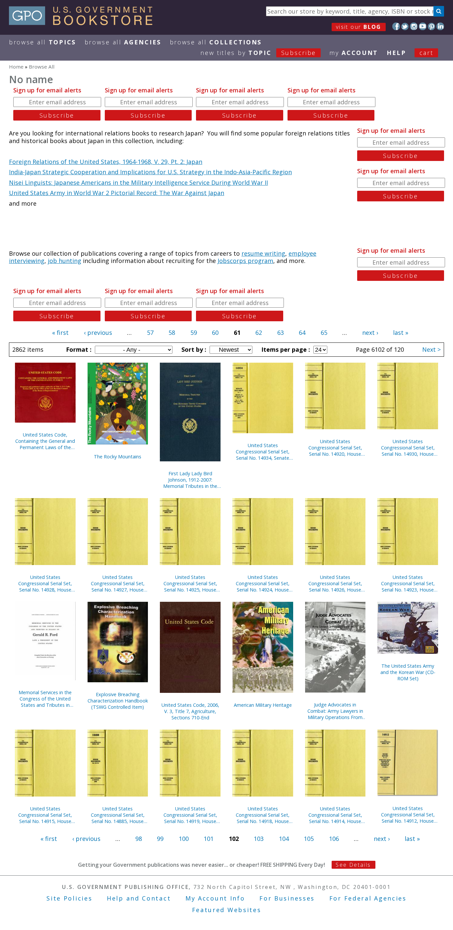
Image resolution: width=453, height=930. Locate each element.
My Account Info (215, 898)
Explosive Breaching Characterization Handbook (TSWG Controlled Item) (118, 700)
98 (138, 839)
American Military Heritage (263, 705)
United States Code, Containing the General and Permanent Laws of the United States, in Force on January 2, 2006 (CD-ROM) (45, 441)
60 (215, 332)
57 (150, 332)
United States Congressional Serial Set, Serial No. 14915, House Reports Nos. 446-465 (45, 814)
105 (309, 839)
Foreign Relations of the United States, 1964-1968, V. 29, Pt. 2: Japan (105, 162)
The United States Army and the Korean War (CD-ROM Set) (407, 672)
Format (78, 349)
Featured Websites (226, 910)
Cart (426, 53)
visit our (358, 26)
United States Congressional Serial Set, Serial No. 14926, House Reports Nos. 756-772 (335, 583)
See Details (353, 864)
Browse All (42, 42)
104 (284, 839)
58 (171, 332)
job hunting (64, 261)
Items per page (284, 349)
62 (258, 332)
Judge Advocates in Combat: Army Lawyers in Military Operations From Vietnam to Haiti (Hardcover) (335, 710)
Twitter (405, 26)
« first (60, 332)
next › (370, 332)
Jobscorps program (245, 261)
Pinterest (431, 26)
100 (184, 839)
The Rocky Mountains (117, 456)
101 (209, 839)
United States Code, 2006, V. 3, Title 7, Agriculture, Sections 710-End (190, 711)
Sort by (193, 349)
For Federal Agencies (368, 898)
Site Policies (69, 898)
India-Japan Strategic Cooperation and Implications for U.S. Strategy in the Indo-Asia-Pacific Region (150, 172)
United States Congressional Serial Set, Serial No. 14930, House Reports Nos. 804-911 (408, 447)
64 (302, 332)
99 (160, 839)
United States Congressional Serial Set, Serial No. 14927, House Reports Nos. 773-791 (118, 583)
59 (193, 332)
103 (259, 839)
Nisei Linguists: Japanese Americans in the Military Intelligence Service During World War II (138, 182)
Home (16, 66)
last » (400, 332)
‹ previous (98, 332)
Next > (431, 349)
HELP (396, 53)
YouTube (422, 26)
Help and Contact (139, 898)
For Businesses (287, 898)
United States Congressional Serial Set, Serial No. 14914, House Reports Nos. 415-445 (335, 814)
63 (280, 332)
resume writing (263, 253)
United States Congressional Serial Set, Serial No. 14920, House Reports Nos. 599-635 (335, 447)
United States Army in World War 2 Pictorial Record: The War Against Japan (116, 193)
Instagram (414, 26)
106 (334, 839)
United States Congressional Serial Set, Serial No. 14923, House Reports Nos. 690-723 (408, 583)
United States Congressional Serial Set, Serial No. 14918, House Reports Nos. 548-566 (263, 814)
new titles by (258, 53)
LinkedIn (440, 26)
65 (324, 332)
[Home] (84, 23)
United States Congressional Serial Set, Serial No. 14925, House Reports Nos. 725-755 (190, 583)
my (353, 53)
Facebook (396, 26)
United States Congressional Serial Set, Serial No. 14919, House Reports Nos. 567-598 (190, 814)
